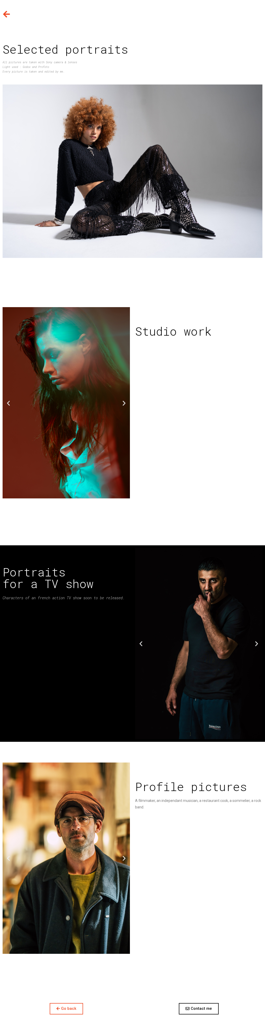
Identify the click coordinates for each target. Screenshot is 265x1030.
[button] (8, 403)
